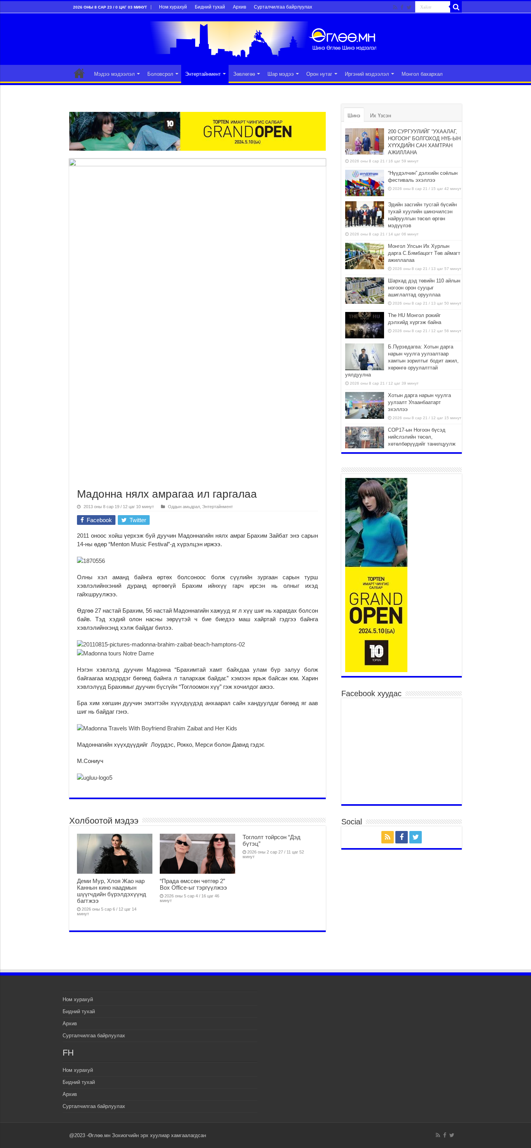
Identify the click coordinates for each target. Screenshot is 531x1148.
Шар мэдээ (280, 74)
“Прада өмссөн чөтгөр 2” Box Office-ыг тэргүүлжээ (193, 884)
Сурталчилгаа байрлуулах (283, 7)
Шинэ (354, 115)
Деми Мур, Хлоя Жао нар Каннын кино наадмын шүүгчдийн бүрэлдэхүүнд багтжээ (111, 891)
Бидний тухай (210, 7)
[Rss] (395, 7)
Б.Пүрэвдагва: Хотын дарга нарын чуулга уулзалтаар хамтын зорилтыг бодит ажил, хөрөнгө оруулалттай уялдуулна (402, 361)
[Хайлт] (456, 7)
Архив (239, 7)
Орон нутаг (319, 74)
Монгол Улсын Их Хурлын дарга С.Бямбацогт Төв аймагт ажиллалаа (424, 253)
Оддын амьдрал (184, 506)
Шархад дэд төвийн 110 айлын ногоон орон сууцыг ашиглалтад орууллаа (424, 288)
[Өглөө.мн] (265, 37)
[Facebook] (402, 7)
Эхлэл (79, 73)
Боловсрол (160, 74)
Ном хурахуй (173, 7)
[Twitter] (409, 7)
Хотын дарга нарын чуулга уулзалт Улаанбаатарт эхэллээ (419, 402)
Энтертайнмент (203, 74)
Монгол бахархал (422, 74)
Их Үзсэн (380, 115)
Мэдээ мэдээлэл (114, 74)
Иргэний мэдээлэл (367, 74)
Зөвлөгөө (244, 74)
